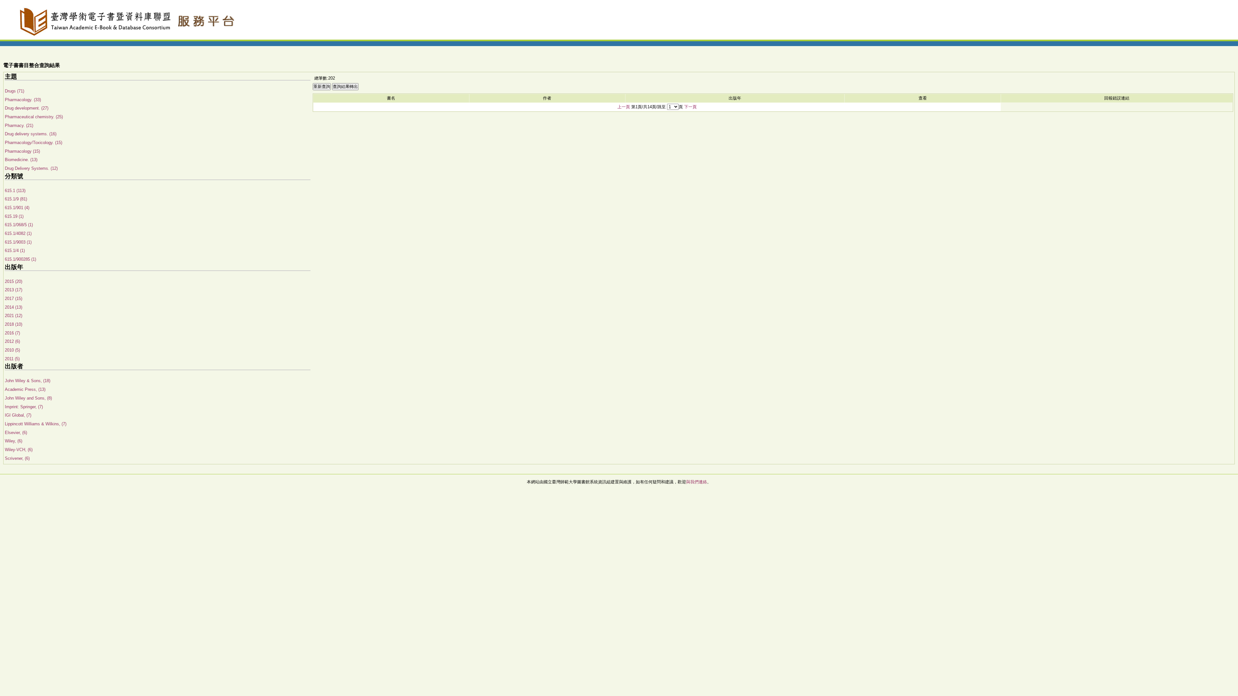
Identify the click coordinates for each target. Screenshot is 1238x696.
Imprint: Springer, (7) (24, 406)
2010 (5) (12, 350)
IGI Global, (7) (18, 415)
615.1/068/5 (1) (19, 224)
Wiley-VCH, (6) (19, 449)
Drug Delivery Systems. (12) (31, 168)
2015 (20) (13, 281)
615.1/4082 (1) (18, 233)
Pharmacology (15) (22, 151)
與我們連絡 (696, 481)
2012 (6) (12, 341)
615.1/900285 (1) (20, 259)
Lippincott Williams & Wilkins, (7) (35, 423)
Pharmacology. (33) (23, 99)
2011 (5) (12, 358)
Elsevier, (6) (16, 432)
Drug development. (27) (26, 108)
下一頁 (690, 106)
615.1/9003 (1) (18, 242)
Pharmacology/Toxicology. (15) (33, 142)
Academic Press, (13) (25, 389)
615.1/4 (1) (15, 250)
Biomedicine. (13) (21, 159)
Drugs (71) (14, 91)
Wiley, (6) (13, 441)
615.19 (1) (14, 216)
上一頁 (623, 106)
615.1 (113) (15, 190)
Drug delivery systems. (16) (30, 133)
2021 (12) (13, 315)
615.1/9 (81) (16, 199)
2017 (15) (13, 298)
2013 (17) (13, 289)
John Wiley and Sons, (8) (28, 398)
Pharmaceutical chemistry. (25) (34, 116)
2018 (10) (13, 324)
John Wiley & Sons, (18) (27, 380)
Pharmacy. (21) (19, 125)
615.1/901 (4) (17, 207)
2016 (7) (12, 333)
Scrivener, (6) (17, 458)
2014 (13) (13, 307)
